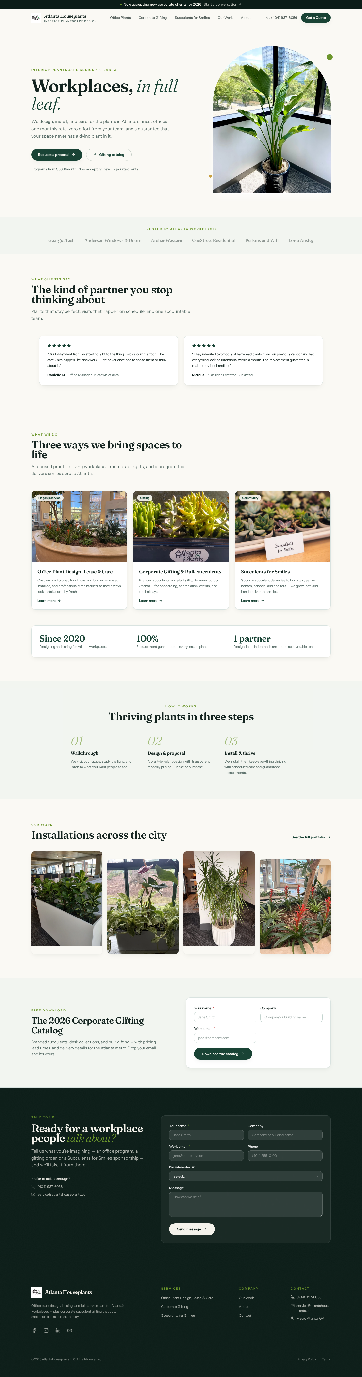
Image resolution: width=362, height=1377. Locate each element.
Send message (189, 1229)
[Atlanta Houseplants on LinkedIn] (58, 1330)
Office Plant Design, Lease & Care (187, 1298)
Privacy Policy (306, 1359)
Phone (253, 1146)
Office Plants (120, 17)
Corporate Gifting (153, 17)
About (246, 17)
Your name (204, 1008)
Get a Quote (316, 17)
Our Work (225, 17)
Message (176, 1188)
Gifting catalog (111, 155)
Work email (204, 1028)
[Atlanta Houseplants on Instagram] (46, 1330)
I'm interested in (182, 1167)
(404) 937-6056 (284, 17)
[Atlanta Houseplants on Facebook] (34, 1330)
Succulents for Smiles (192, 17)
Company (268, 1008)
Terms (326, 1359)
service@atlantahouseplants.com (63, 1194)
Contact (245, 1315)
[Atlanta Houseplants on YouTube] (70, 1330)
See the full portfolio (308, 837)
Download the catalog (220, 1054)
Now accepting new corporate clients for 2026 (180, 4)
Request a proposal (53, 155)
